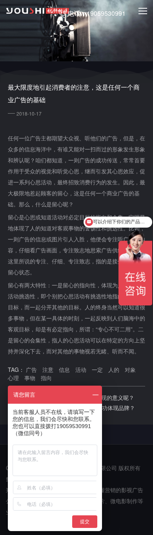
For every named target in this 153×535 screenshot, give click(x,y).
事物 (29, 378)
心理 (13, 378)
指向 (46, 378)
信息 (64, 369)
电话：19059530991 (97, 13)
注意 (47, 369)
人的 (113, 369)
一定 (97, 369)
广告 (31, 369)
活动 (80, 369)
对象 (130, 369)
